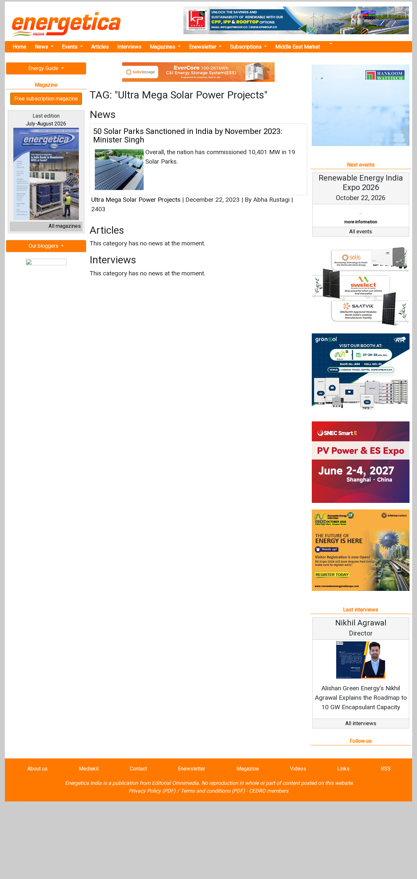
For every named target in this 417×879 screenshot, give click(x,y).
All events (360, 231)
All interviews (360, 723)
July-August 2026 (46, 124)
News (42, 47)
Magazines (163, 47)
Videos (298, 769)
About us (37, 769)
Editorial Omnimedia (175, 783)
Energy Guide (44, 68)
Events (70, 47)
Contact (138, 769)
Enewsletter (203, 47)
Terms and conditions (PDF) (212, 791)
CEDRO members (268, 791)
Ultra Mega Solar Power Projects (135, 199)
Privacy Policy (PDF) (152, 791)
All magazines (65, 226)
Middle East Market (297, 47)
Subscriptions (246, 47)
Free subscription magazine (46, 98)
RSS (386, 769)
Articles (100, 47)
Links (343, 769)
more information (360, 221)
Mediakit (89, 769)
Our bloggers (44, 246)
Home (19, 47)
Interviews (129, 47)
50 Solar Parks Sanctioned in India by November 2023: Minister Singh (187, 135)
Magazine (248, 769)
